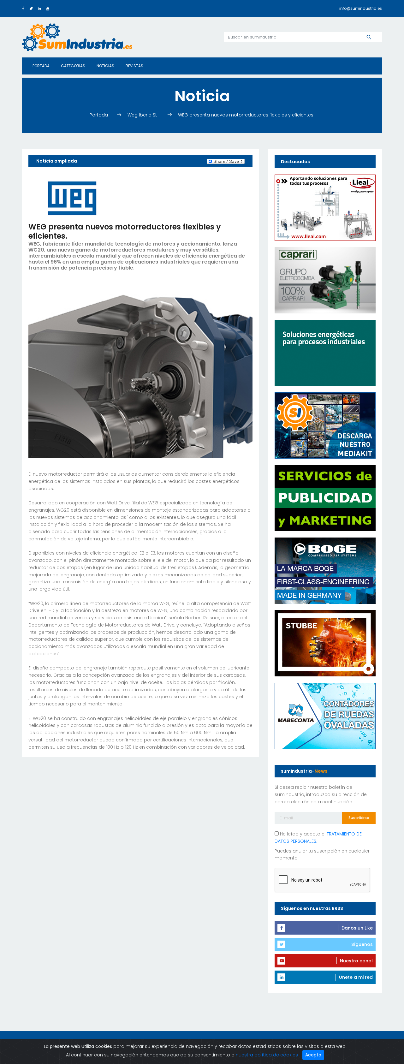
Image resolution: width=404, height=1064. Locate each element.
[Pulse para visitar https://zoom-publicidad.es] (325, 497)
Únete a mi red (356, 977)
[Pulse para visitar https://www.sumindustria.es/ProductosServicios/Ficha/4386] (325, 425)
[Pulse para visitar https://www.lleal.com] (325, 207)
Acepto (313, 1055)
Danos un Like (357, 928)
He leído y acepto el (318, 837)
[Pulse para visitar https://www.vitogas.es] (325, 352)
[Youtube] (47, 8)
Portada (41, 65)
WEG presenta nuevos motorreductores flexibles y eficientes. (246, 115)
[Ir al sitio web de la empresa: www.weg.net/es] (72, 197)
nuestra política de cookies (267, 1055)
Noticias (105, 65)
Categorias (73, 65)
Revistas (134, 65)
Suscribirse (358, 817)
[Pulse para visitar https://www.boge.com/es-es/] (325, 570)
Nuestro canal (356, 961)
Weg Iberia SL (144, 115)
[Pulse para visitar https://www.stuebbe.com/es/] (325, 642)
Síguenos (362, 944)
